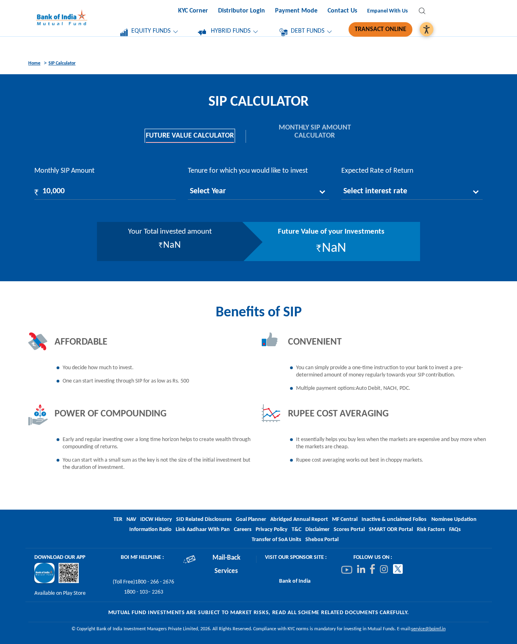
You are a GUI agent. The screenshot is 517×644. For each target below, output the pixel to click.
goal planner (251, 519)
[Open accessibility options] (426, 29)
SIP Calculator (62, 63)
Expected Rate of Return (377, 171)
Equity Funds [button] (150, 31)
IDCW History (156, 519)
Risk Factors (431, 530)
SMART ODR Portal (391, 530)
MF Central (344, 519)
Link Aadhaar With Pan (203, 530)
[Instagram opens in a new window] (384, 569)
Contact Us (342, 11)
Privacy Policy (272, 530)
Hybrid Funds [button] (230, 31)
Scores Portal (349, 530)
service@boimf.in (428, 629)
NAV (131, 519)
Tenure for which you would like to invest (248, 171)
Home (34, 63)
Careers (243, 530)
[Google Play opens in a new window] (44, 573)
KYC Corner (193, 11)
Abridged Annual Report (299, 519)
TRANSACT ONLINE (380, 29)
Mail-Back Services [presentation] (226, 564)
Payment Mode (296, 11)
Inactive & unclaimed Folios (394, 519)
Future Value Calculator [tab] (190, 136)
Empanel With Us (387, 11)
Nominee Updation (454, 519)
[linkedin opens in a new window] (361, 569)
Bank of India (295, 581)
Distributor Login (241, 11)
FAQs (455, 530)
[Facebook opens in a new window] (372, 569)
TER (117, 519)
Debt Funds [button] (307, 31)
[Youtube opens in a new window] (346, 569)
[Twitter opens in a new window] (398, 569)
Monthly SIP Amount (64, 171)
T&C (296, 530)
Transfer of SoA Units (276, 540)
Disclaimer (317, 530)
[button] (422, 12)
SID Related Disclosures (204, 519)
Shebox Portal (321, 540)
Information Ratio (150, 530)
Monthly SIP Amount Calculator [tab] (315, 132)
